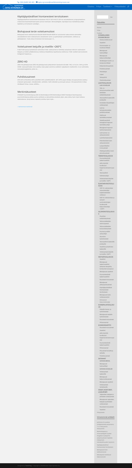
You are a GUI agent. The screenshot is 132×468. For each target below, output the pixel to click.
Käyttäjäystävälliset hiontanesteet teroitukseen (43, 16)
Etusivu (91, 7)
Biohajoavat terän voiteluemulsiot (36, 31)
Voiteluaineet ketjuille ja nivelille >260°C (39, 46)
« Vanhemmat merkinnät (25, 107)
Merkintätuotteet (27, 91)
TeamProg (28, 465)
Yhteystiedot (120, 7)
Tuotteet (107, 7)
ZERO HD (22, 61)
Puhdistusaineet (26, 76)
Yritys (98, 7)
